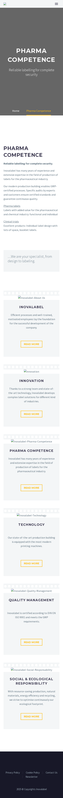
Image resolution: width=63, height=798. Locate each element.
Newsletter (32, 777)
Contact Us (51, 772)
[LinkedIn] (31, 760)
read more (31, 344)
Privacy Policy (13, 772)
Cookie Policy (33, 772)
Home (35, 9)
